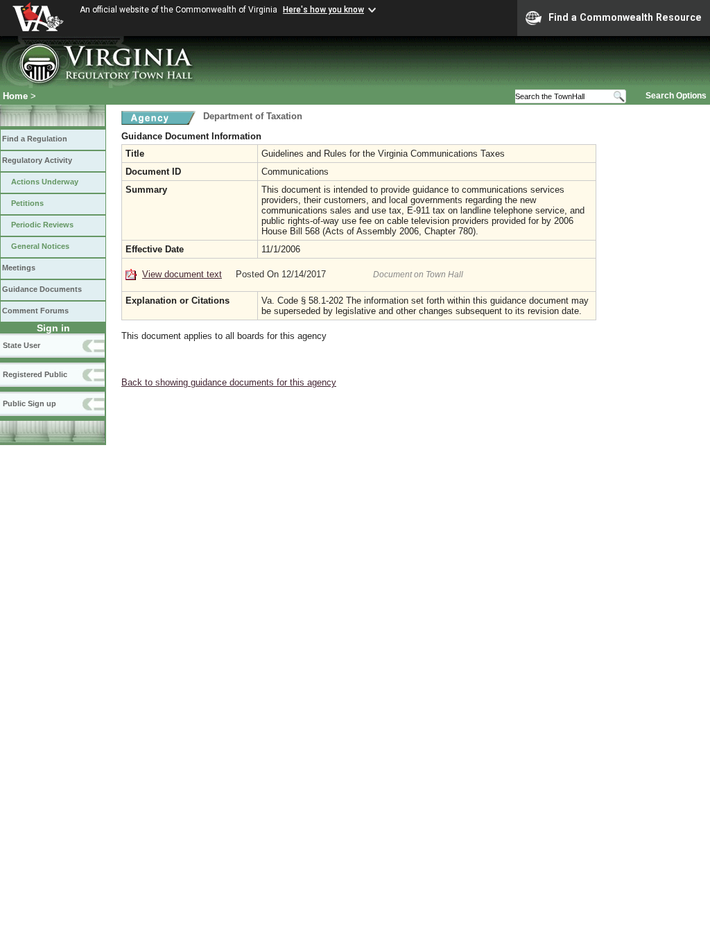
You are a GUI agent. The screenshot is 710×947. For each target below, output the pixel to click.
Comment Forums (35, 310)
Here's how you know (323, 10)
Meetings (18, 267)
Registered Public (35, 374)
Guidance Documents (42, 289)
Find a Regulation (34, 138)
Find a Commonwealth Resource (625, 17)
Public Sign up (29, 403)
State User (21, 345)
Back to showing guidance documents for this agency (228, 382)
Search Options (676, 96)
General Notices (40, 246)
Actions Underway (44, 181)
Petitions (27, 203)
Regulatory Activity (37, 160)
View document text (182, 274)
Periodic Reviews (42, 224)
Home (15, 96)
